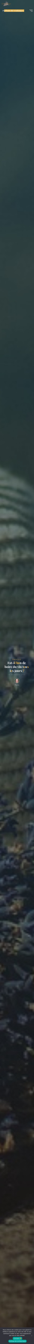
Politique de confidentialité (17, 1341)
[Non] (32, 1336)
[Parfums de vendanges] (6, 3)
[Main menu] (31, 11)
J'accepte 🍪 (17, 1338)
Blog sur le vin (16, 659)
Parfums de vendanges (13, 10)
